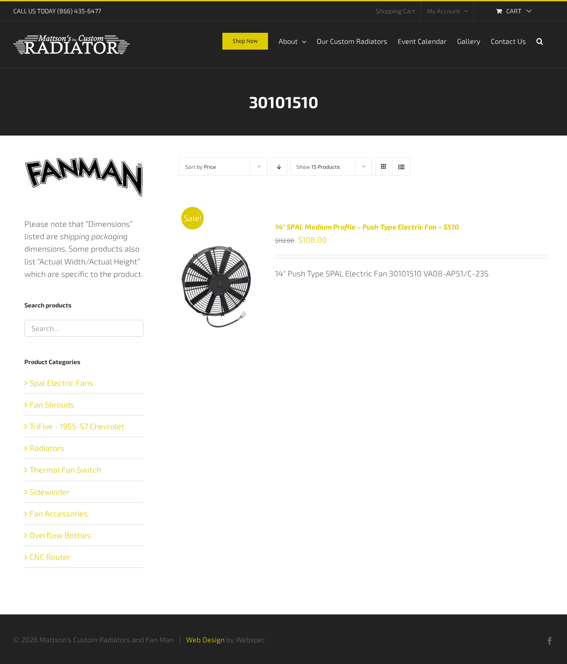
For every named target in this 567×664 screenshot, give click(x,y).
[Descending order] (278, 167)
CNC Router (50, 557)
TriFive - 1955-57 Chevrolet (77, 426)
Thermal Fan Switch (65, 469)
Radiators (47, 448)
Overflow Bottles (60, 535)
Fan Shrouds (52, 404)
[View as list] (401, 166)
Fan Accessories (59, 513)
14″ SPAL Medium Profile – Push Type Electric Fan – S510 (367, 226)
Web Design (205, 639)
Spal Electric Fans (61, 383)
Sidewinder (50, 492)
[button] (539, 40)
